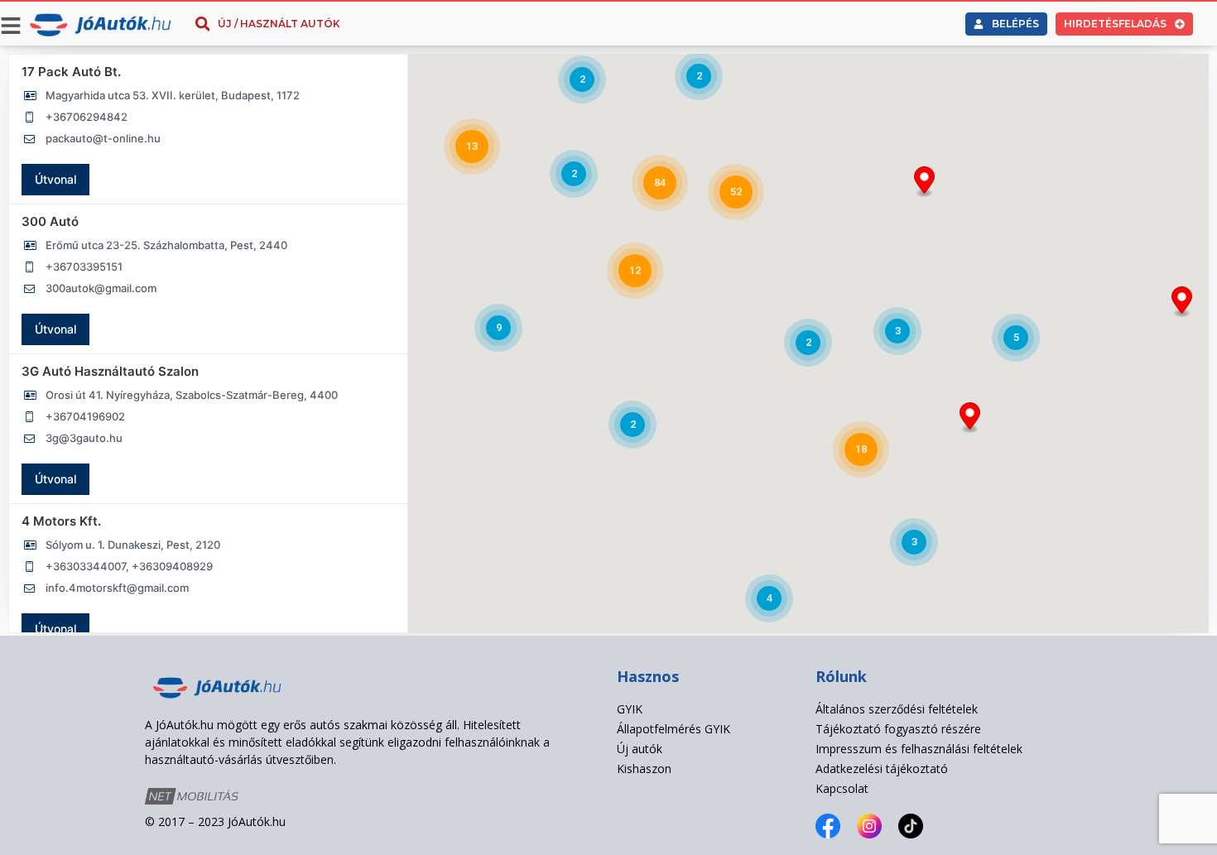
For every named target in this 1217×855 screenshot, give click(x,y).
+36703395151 (84, 266)
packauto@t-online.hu (103, 138)
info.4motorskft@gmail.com (117, 587)
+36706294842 (86, 116)
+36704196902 (85, 416)
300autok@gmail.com (101, 288)
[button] (1181, 302)
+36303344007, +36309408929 (129, 566)
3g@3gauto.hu (84, 437)
